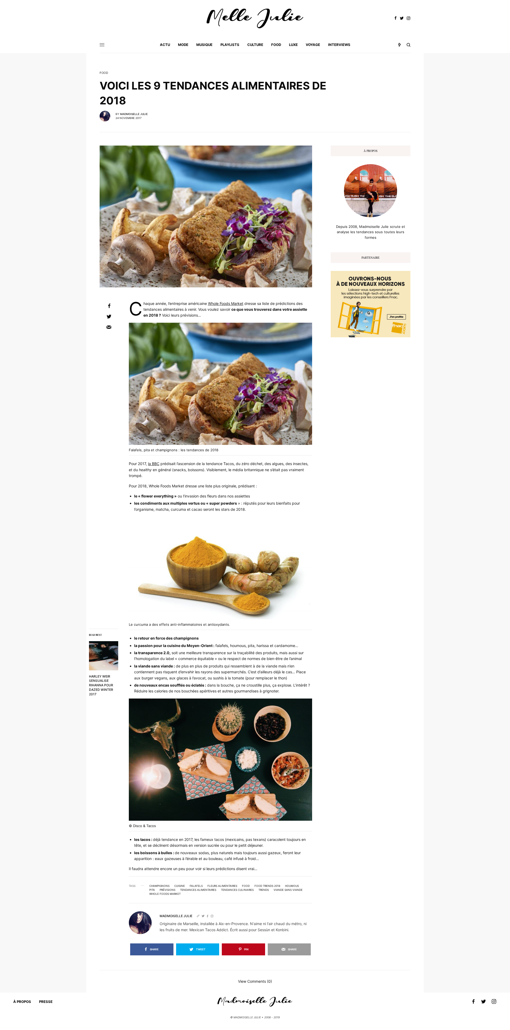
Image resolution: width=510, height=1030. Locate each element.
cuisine (179, 885)
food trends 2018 (267, 885)
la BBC (153, 463)
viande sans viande (288, 889)
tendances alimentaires (198, 889)
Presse (46, 1001)
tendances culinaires (237, 889)
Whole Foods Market (225, 303)
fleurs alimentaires (222, 885)
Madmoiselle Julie (134, 114)
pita (152, 889)
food (246, 885)
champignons (159, 885)
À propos (22, 1001)
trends (263, 889)
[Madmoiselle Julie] (255, 18)
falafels (196, 885)
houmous (292, 885)
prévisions (167, 889)
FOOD (104, 72)
